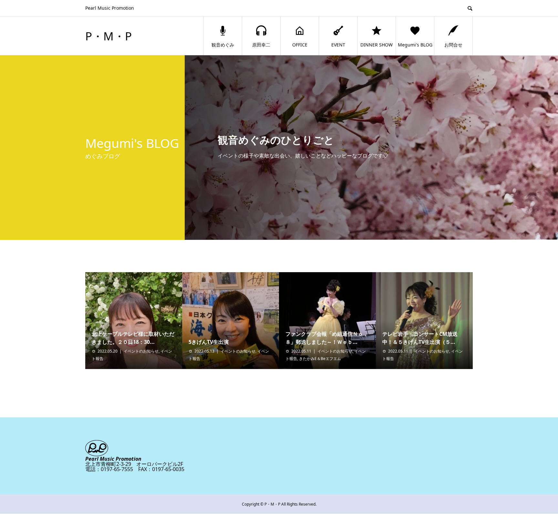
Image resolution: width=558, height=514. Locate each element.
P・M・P (108, 36)
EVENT (338, 45)
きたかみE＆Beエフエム (322, 358)
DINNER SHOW (376, 45)
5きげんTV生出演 (209, 341)
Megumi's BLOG (415, 45)
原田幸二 (261, 45)
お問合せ (453, 45)
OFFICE (299, 45)
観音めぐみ (223, 45)
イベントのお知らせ (141, 351)
